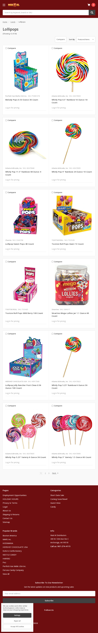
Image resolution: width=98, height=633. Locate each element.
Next (54, 473)
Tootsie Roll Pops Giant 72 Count (68, 244)
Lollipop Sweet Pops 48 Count (19, 244)
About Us (7, 510)
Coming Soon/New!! (58, 499)
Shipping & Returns (11, 514)
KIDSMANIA (8, 543)
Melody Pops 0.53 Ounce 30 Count (21, 99)
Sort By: (72, 39)
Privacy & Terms (10, 503)
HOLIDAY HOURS (10, 499)
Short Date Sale (57, 495)
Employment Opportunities (15, 495)
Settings (17, 615)
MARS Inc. (7, 539)
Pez (4, 562)
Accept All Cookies (17, 626)
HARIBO (6, 558)
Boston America (10, 535)
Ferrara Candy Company (13, 570)
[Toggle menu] (3, 4)
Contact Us (7, 518)
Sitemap (6, 522)
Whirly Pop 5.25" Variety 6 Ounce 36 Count (25, 457)
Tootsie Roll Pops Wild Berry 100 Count (24, 313)
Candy (53, 506)
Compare (61, 39)
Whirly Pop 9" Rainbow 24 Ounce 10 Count (72, 171)
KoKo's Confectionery (12, 551)
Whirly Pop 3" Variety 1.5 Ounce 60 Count (71, 457)
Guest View (55, 503)
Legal (5, 506)
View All (6, 574)
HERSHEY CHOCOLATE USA (15, 547)
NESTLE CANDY (9, 554)
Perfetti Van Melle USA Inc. (14, 566)
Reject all (17, 621)
